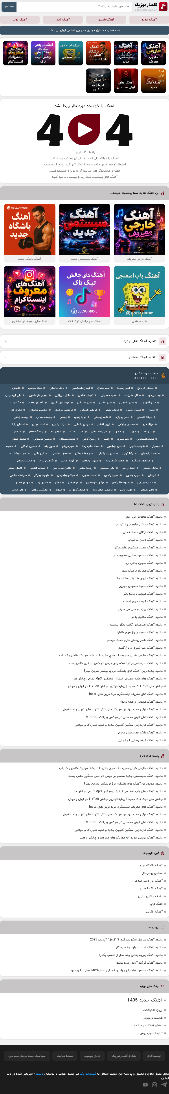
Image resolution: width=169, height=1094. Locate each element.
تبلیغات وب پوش (151, 1033)
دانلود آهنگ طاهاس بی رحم (144, 517)
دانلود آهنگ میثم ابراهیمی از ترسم (139, 524)
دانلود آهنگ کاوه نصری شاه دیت (141, 602)
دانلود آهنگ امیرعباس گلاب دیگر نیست (136, 625)
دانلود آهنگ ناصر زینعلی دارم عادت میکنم (135, 640)
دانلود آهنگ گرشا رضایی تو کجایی (140, 740)
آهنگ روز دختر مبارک (148, 881)
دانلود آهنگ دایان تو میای (145, 540)
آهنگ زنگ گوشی (151, 889)
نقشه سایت (65, 1056)
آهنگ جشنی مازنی (150, 896)
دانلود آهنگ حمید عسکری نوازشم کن (138, 548)
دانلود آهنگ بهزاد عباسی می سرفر (140, 609)
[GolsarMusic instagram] (154, 1084)
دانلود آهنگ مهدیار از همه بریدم (141, 702)
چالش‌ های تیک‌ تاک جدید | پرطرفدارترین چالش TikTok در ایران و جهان (115, 686)
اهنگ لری (156, 904)
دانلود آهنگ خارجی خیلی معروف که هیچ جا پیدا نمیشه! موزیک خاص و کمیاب (111, 655)
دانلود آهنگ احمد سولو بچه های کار (139, 947)
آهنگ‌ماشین (106, 20)
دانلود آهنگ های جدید (139, 341)
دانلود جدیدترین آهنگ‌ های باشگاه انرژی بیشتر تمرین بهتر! (123, 671)
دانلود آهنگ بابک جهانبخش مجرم (140, 733)
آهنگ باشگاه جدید (150, 865)
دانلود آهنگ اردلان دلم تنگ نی (143, 532)
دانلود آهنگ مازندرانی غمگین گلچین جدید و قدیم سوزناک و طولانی (119, 725)
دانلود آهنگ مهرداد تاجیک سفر (142, 571)
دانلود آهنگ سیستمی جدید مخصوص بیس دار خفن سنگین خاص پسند (115, 663)
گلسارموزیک (151, 6)
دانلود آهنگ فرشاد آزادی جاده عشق (139, 963)
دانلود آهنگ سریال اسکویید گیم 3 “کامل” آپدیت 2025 (126, 940)
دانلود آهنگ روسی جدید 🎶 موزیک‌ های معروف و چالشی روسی (121, 838)
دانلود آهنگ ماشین (142, 357)
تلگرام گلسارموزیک (124, 1056)
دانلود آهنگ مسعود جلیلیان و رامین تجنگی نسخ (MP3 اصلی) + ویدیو (117, 970)
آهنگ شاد (63, 20)
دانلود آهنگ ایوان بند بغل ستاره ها (140, 578)
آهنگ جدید (149, 20)
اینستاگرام (154, 1056)
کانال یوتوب (92, 1056)
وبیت (39, 1074)
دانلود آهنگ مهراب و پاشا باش (143, 594)
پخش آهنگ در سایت (148, 1026)
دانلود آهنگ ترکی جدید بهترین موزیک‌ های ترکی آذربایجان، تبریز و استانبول (113, 709)
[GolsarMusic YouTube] (145, 1084)
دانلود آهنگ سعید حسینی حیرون (141, 586)
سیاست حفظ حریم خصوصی (27, 1056)
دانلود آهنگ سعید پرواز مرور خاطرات (139, 632)
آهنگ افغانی (154, 912)
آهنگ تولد (20, 20)
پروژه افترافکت (153, 1010)
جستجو (9, 7)
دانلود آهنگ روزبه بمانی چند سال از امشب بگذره (131, 955)
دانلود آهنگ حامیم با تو (147, 617)
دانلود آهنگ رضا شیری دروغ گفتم (140, 648)
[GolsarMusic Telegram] (164, 1084)
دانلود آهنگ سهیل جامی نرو (144, 563)
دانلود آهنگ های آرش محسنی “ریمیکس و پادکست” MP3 (124, 717)
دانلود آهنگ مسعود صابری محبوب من (137, 555)
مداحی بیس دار (152, 873)
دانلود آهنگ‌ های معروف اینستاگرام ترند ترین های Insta (126, 694)
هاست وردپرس (153, 1018)
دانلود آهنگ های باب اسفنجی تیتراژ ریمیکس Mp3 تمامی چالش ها (118, 679)
